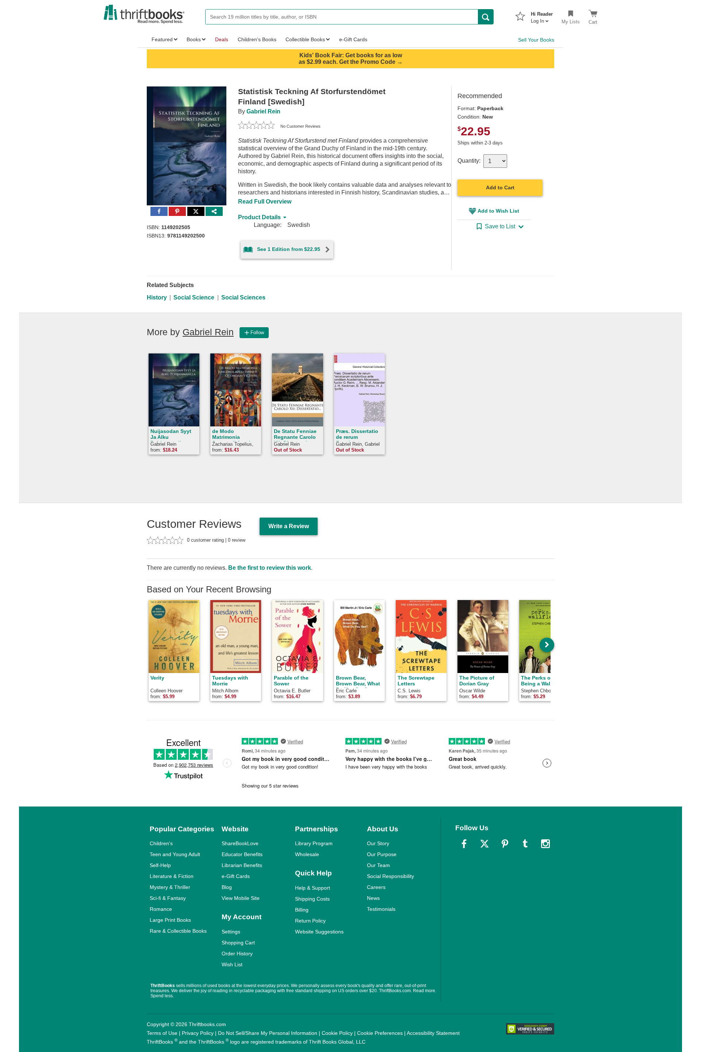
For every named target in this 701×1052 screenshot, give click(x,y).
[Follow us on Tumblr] (525, 843)
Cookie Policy (337, 1033)
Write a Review (288, 526)
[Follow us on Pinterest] (505, 843)
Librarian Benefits (242, 865)
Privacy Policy (198, 1033)
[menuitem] (542, 15)
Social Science (193, 297)
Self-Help (160, 865)
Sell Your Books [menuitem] (536, 40)
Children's (161, 843)
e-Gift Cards (236, 876)
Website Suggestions (319, 932)
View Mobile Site (241, 898)
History (157, 297)
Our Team (378, 865)
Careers (376, 887)
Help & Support (312, 888)
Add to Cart (500, 187)
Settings (231, 932)
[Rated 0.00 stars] (256, 126)
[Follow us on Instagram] (545, 843)
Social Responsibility (390, 876)
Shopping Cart (238, 942)
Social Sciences (243, 297)
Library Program (314, 843)
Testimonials (381, 909)
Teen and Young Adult (175, 854)
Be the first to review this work (269, 568)
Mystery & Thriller (170, 887)
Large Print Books (170, 920)
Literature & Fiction (172, 876)
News (373, 898)
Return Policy (310, 921)
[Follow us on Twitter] (484, 843)
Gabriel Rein (263, 111)
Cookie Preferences (380, 1033)
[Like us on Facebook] (464, 843)
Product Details (259, 217)
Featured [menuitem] (162, 39)
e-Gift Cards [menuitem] (353, 39)
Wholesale (307, 854)
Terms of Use (162, 1033)
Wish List (232, 964)
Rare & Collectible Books (178, 931)
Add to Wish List (498, 211)
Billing (302, 910)
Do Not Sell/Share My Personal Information (267, 1033)
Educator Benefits (242, 854)
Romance (161, 909)
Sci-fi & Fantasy (168, 898)
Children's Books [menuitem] (257, 39)
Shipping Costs (312, 899)
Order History (237, 953)
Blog (227, 887)
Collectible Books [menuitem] (305, 39)
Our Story (378, 843)
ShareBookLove (240, 843)
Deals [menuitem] (221, 39)
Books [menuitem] (194, 39)
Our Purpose (382, 854)
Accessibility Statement (433, 1033)
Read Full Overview (264, 201)
